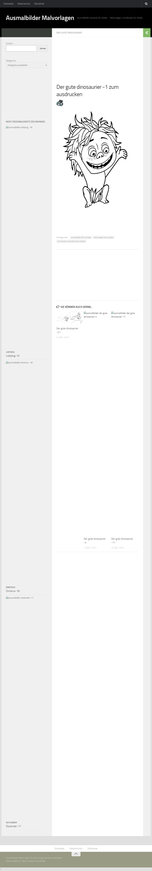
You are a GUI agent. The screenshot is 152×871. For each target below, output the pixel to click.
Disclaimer (39, 3)
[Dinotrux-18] (27, 472)
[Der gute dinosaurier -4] (97, 423)
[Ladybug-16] (27, 237)
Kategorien (11, 60)
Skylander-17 (13, 826)
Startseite (8, 3)
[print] (59, 105)
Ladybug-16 (12, 355)
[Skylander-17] (27, 708)
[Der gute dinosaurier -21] (70, 317)
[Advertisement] (97, 58)
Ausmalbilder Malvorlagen (40, 18)
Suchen (9, 43)
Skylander (11, 822)
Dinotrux (10, 587)
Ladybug (10, 352)
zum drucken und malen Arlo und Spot (71, 241)
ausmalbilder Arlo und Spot (81, 237)
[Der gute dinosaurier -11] (124, 423)
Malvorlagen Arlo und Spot (103, 237)
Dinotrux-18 (13, 591)
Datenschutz (24, 3)
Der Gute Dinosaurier (69, 32)
